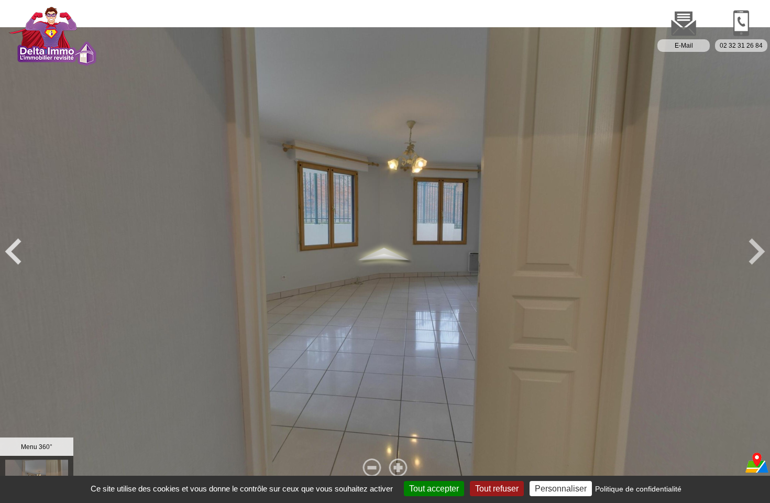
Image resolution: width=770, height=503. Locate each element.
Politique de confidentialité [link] (638, 489)
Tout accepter (434, 488)
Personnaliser (561, 488)
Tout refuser (497, 488)
